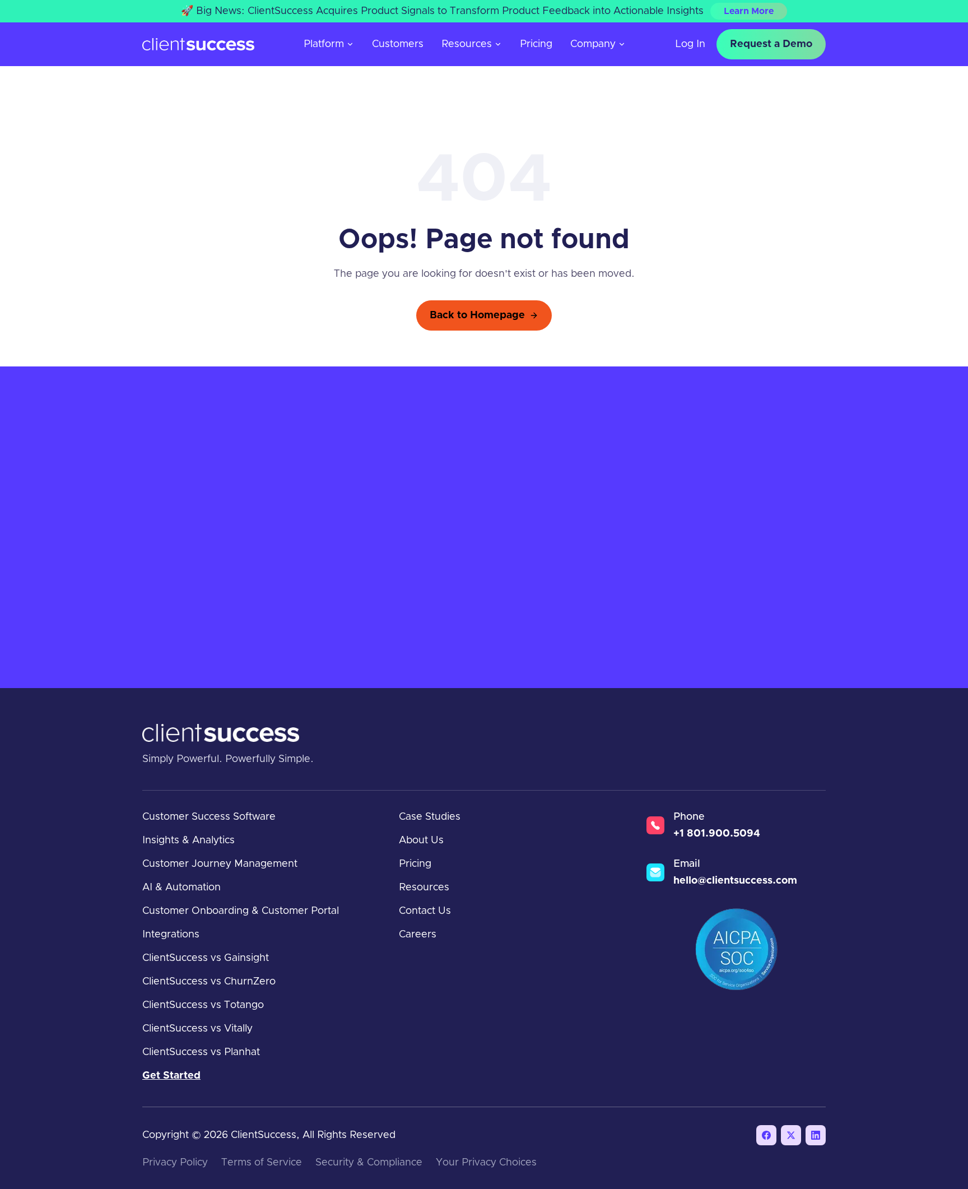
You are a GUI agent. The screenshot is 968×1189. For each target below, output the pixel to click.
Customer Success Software (209, 817)
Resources (466, 44)
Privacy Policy (175, 1163)
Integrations (170, 935)
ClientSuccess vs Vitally (197, 1029)
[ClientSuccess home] (198, 44)
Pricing (536, 44)
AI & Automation (181, 888)
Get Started (171, 1076)
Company (593, 44)
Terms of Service (261, 1163)
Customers (398, 44)
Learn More (749, 11)
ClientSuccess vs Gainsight (205, 958)
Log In (690, 44)
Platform (324, 44)
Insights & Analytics (188, 840)
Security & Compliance (368, 1163)
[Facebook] (766, 1135)
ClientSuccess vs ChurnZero (209, 982)
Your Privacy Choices (486, 1163)
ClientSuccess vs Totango (203, 1005)
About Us (421, 840)
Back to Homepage (477, 315)
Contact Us (425, 911)
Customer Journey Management (219, 864)
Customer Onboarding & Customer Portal (240, 911)
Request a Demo (771, 44)
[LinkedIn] (816, 1135)
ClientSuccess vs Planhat (201, 1052)
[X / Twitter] (791, 1135)
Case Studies (429, 817)
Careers (417, 935)
